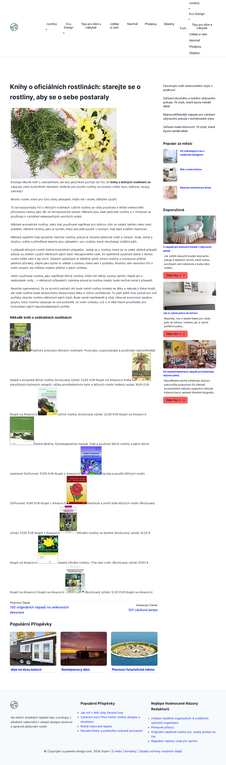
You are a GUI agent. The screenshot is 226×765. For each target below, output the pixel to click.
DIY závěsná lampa (143, 610)
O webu (117, 751)
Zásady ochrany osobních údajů (160, 751)
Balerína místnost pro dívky (195, 187)
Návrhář (132, 24)
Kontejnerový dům (75, 669)
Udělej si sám (114, 25)
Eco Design (68, 25)
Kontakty (130, 751)
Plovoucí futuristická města (133, 669)
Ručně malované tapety (96, 726)
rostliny (52, 24)
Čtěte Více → (173, 275)
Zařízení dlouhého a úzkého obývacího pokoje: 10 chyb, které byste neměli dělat (189, 102)
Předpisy (151, 24)
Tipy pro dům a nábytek (91, 25)
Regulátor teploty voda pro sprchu (174, 741)
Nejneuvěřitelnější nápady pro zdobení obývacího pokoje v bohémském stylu (189, 116)
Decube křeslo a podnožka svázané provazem (112, 730)
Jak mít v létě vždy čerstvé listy (102, 712)
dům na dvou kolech (26, 669)
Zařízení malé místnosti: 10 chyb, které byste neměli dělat (189, 129)
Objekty (169, 24)
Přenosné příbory (162, 727)
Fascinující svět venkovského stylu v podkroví (188, 87)
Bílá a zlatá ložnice (191, 169)
